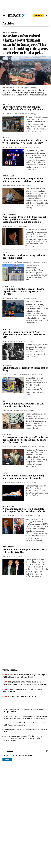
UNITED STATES (7, 365)
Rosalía (5, 473)
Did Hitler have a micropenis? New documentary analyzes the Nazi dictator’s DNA (25, 334)
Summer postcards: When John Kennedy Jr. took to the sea (23, 690)
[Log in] (47, 16)
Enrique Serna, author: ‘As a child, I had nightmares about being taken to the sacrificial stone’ (24, 683)
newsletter (7, 751)
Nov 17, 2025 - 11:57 (30, 147)
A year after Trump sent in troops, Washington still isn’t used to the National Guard (24, 675)
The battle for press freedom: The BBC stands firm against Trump (23, 405)
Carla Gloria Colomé (10, 147)
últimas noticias (10, 670)
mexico (4, 253)
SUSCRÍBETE (39, 15)
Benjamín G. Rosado (9, 185)
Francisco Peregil (8, 88)
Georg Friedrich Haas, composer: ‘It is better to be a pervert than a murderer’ (23, 180)
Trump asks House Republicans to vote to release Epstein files (24, 551)
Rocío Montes (7, 516)
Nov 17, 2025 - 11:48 (24, 185)
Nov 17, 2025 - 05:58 (27, 341)
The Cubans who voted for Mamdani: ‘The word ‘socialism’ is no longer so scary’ (24, 142)
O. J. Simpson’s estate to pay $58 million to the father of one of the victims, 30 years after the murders (25, 439)
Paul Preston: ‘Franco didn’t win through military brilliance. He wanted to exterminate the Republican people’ (24, 219)
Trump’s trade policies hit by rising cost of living (25, 369)
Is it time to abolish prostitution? (22, 696)
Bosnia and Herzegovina (11, 32)
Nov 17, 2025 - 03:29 (15, 556)
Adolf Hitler (7, 329)
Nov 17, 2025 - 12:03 (28, 88)
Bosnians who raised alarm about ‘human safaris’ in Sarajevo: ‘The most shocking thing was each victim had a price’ (25, 44)
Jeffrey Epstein (8, 547)
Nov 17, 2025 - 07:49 (30, 298)
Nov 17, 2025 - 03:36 (32, 516)
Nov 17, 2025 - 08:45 (21, 226)
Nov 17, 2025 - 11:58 (28, 114)
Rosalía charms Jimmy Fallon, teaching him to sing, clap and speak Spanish (23, 477)
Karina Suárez (7, 262)
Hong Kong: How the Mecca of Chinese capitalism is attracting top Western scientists (23, 291)
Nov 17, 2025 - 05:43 (26, 410)
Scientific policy (8, 286)
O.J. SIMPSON (6, 434)
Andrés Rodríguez (20, 262)
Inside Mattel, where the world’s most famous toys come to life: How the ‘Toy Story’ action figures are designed (26, 717)
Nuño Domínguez (8, 298)
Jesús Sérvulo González (10, 375)
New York (5, 104)
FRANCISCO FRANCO (9, 214)
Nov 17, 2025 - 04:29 (28, 482)
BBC (3, 401)
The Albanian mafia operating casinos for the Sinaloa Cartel (25, 256)
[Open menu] (4, 16)
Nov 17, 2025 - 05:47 (36, 375)
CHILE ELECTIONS (8, 506)
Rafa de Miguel (7, 226)
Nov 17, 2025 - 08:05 (40, 262)
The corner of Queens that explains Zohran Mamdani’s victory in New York (23, 108)
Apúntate (7, 759)
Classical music (8, 176)
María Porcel (7, 482)
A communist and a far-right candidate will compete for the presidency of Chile (24, 510)
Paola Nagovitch (8, 114)
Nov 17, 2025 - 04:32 (36, 447)
